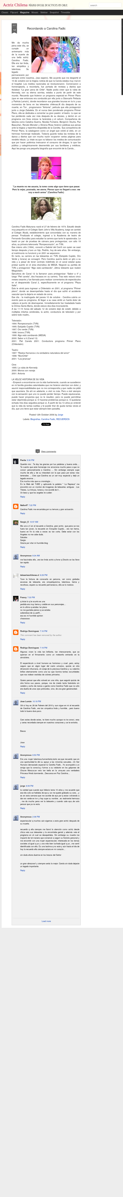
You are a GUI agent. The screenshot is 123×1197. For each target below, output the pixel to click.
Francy (23, 597)
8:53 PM (36, 755)
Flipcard (14, 12)
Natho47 (24, 505)
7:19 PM (43, 647)
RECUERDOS (62, 419)
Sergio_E (24, 521)
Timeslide (65, 12)
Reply (22, 496)
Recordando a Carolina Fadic (46, 28)
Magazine (24, 12)
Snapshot (54, 12)
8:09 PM (29, 785)
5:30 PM (30, 460)
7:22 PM (32, 505)
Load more (46, 921)
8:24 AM (36, 555)
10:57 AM (34, 521)
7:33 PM (31, 597)
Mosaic (35, 12)
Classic (5, 12)
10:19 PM (37, 701)
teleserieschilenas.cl (29, 575)
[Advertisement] (97, 71)
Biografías (35, 419)
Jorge (60, 414)
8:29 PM (43, 575)
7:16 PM (43, 631)
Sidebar (44, 12)
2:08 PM (36, 816)
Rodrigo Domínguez (29, 631)
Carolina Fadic (48, 419)
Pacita (23, 460)
